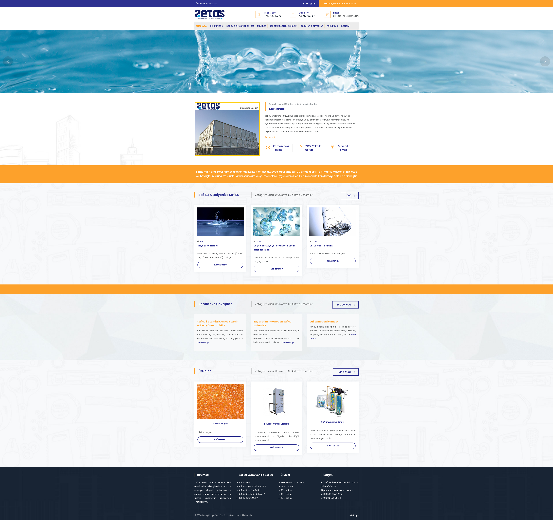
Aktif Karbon (287, 486)
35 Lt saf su (286, 490)
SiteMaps (354, 515)
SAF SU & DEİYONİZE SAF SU (240, 26)
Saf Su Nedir (245, 482)
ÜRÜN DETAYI (220, 439)
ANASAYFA (201, 26)
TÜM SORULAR (344, 304)
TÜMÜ (348, 195)
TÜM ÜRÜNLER (344, 371)
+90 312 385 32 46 (307, 16)
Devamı (269, 137)
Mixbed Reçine (220, 423)
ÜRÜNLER (261, 26)
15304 (315, 241)
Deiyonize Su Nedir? (207, 245)
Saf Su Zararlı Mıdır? (248, 498)
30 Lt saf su (286, 494)
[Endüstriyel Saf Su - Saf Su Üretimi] (212, 14)
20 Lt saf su (286, 498)
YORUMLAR (332, 26)
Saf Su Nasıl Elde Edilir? (321, 245)
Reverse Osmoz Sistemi (276, 423)
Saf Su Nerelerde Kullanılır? (252, 494)
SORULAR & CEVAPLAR (312, 26)
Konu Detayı (220, 264)
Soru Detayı (203, 342)
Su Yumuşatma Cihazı (332, 422)
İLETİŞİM (345, 26)
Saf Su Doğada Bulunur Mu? (252, 486)
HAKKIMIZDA (216, 26)
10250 (202, 241)
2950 (258, 241)
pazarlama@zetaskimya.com (338, 490)
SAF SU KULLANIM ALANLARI (283, 26)
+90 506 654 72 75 (272, 16)
